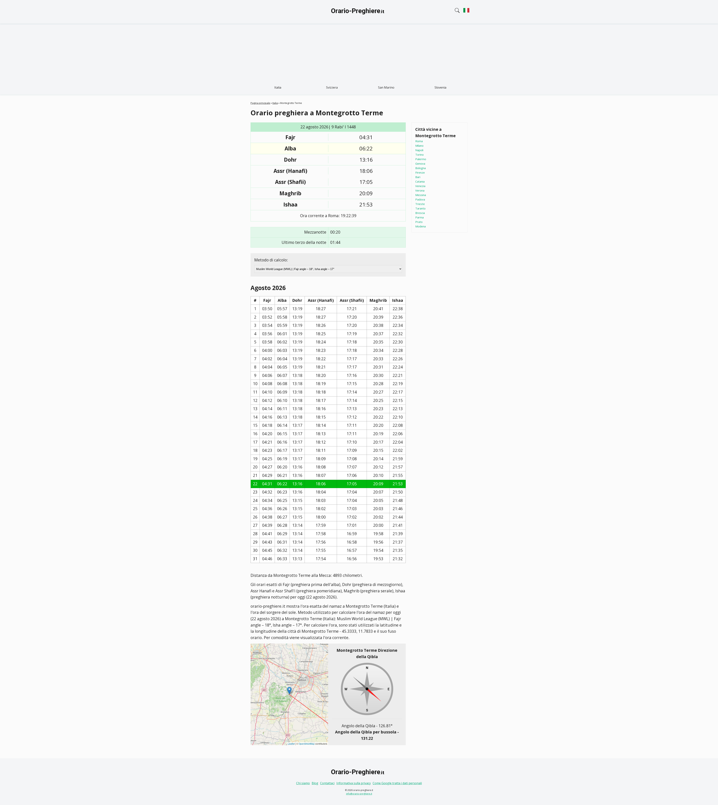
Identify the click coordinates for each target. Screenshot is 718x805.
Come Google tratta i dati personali (397, 783)
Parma (419, 217)
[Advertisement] (359, 52)
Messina (420, 195)
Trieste (420, 204)
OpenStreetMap (307, 743)
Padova (420, 199)
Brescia (420, 213)
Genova (420, 163)
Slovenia (440, 87)
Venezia (420, 186)
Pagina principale (260, 103)
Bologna (420, 168)
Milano (419, 145)
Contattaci (327, 783)
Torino (419, 154)
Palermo (420, 159)
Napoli (419, 150)
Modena (420, 226)
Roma (419, 141)
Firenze (420, 172)
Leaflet (291, 743)
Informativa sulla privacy (353, 783)
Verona (419, 190)
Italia (277, 87)
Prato (419, 222)
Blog (315, 783)
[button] (289, 690)
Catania (420, 181)
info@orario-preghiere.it (359, 793)
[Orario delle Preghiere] (359, 12)
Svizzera (332, 87)
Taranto (420, 208)
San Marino (386, 87)
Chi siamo (303, 783)
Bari (417, 177)
